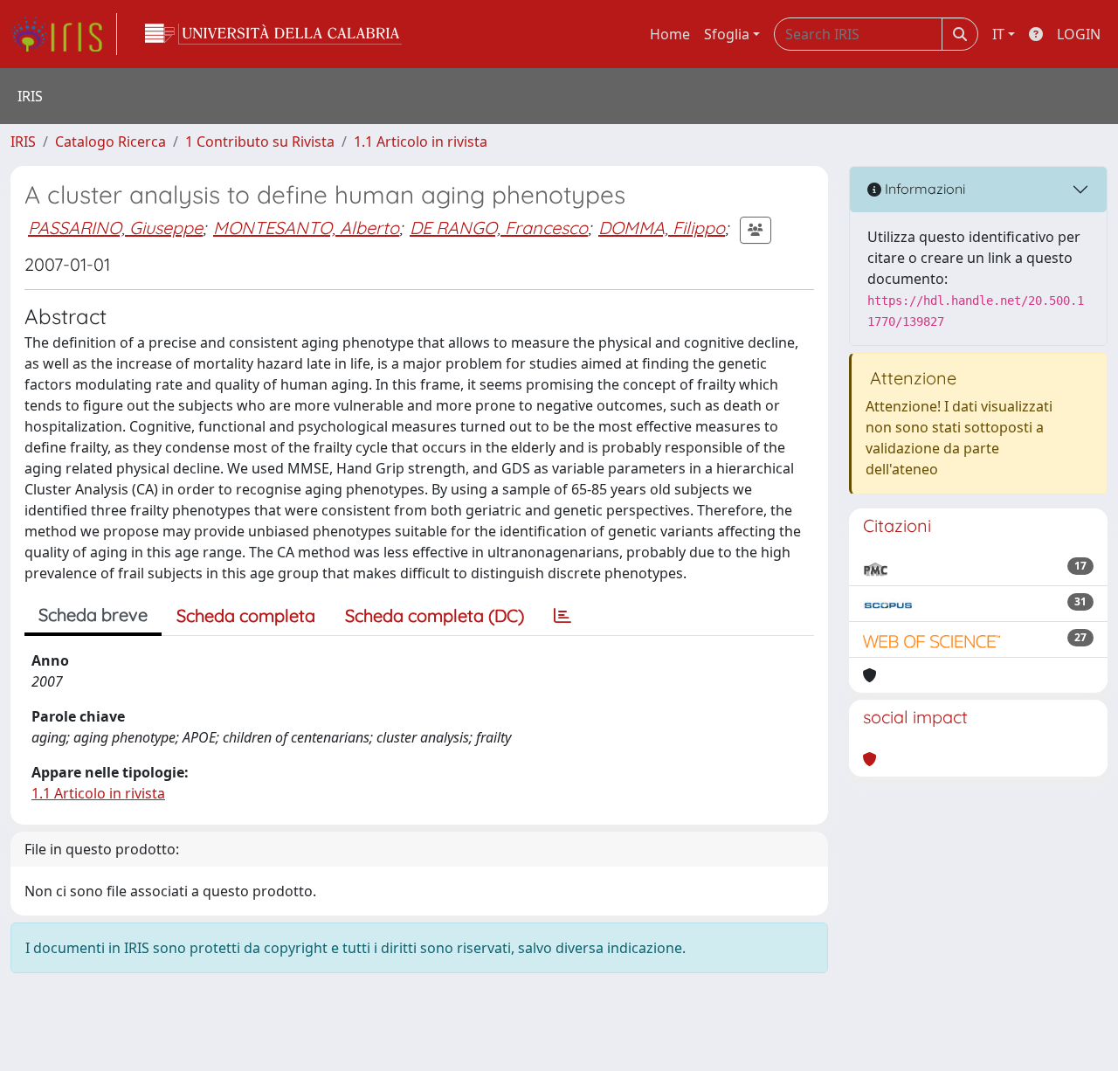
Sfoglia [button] (726, 34)
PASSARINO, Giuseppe (115, 227)
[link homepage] (63, 34)
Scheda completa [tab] (245, 615)
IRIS (23, 141)
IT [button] (998, 34)
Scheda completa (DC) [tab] (434, 615)
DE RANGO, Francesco (499, 227)
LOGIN (1079, 34)
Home (670, 34)
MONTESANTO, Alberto (306, 227)
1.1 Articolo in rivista (420, 141)
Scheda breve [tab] (93, 614)
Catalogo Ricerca (110, 141)
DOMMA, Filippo (661, 227)
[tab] (562, 616)
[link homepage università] (273, 34)
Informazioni (923, 188)
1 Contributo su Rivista (260, 141)
